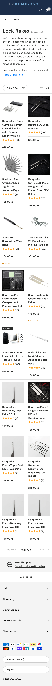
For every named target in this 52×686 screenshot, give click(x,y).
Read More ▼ (13, 74)
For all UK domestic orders (30, 566)
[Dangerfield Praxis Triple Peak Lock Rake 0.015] (13, 446)
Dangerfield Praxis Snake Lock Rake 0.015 (37, 523)
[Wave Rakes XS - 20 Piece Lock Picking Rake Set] (39, 222)
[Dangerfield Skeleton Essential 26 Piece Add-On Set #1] (39, 446)
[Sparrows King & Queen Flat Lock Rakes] (39, 280)
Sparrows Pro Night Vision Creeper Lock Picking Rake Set (12, 300)
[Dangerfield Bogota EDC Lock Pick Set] (39, 106)
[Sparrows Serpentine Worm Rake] (13, 222)
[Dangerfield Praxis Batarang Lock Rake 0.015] (13, 505)
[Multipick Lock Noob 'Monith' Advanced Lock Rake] (39, 337)
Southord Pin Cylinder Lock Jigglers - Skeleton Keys (10, 185)
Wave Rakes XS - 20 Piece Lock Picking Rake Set (38, 241)
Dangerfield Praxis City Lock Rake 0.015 (12, 410)
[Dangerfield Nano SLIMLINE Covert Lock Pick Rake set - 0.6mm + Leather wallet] (13, 106)
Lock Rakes (15, 19)
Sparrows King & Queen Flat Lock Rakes (38, 298)
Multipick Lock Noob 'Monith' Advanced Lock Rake (37, 358)
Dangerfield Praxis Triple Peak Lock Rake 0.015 (12, 465)
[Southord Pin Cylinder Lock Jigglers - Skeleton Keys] (13, 164)
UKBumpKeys (15, 679)
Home (5, 19)
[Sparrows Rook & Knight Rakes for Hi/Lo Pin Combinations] (39, 392)
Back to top (26, 576)
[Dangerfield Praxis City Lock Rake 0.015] (13, 392)
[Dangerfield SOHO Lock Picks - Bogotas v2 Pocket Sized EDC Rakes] (39, 164)
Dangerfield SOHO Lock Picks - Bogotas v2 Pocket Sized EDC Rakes (38, 187)
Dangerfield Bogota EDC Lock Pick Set (38, 124)
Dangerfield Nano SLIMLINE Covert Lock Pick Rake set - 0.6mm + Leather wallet (12, 128)
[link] (10, 550)
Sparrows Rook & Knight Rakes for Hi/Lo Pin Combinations (38, 412)
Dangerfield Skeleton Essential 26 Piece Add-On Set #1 (36, 469)
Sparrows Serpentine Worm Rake (12, 241)
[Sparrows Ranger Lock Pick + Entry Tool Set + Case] (13, 337)
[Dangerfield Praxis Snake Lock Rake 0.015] (39, 505)
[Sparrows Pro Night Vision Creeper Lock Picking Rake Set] (13, 280)
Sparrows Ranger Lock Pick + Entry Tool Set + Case (12, 356)
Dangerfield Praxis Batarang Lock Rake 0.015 (11, 523)
